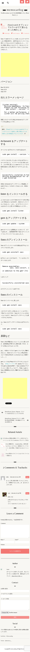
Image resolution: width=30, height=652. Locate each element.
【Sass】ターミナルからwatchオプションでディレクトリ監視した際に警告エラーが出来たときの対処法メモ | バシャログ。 (15, 131)
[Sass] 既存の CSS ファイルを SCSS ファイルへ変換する (17, 454)
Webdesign (7, 33)
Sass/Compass (16, 33)
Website (3, 544)
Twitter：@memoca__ (6, 640)
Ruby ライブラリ (10, 363)
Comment (3, 523)
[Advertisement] (15, 65)
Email (16, 539)
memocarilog (15, 9)
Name (2, 539)
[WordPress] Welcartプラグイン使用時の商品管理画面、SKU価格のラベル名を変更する (15, 420)
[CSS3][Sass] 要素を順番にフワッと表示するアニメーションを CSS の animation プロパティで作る (15, 439)
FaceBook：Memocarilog (7, 636)
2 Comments (26, 33)
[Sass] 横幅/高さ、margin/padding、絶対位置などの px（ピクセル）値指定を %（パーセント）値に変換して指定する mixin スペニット (17, 447)
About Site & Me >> (17, 576)
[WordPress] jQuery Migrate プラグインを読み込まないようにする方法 (14, 412)
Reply (27, 477)
